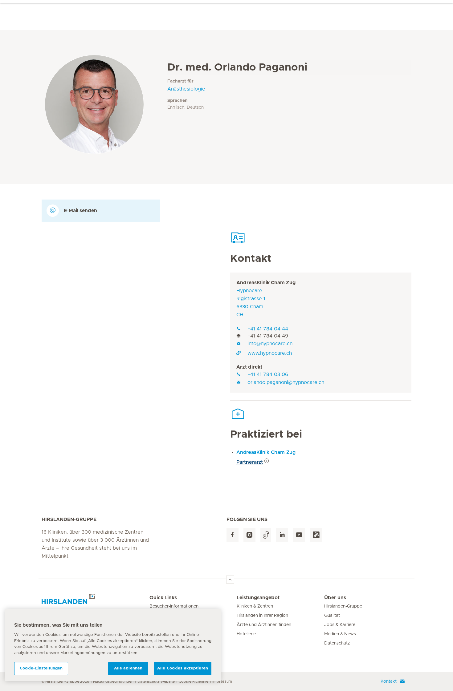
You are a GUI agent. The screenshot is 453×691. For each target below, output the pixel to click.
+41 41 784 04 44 (267, 328)
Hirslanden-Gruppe (343, 606)
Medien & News (340, 634)
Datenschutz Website (156, 681)
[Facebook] (232, 535)
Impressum (222, 681)
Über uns (335, 597)
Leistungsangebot (258, 597)
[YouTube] (299, 535)
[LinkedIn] (282, 535)
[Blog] (316, 535)
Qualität (332, 615)
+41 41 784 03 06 (267, 374)
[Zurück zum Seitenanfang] (230, 579)
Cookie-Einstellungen (41, 668)
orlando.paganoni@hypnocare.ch (285, 382)
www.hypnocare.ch (269, 353)
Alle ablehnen (128, 668)
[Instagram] (249, 535)
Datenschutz (337, 643)
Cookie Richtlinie (193, 681)
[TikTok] (265, 535)
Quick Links (163, 597)
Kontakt (389, 681)
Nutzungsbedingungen (113, 681)
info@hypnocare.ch (269, 343)
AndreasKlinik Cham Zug (266, 282)
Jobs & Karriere (339, 625)
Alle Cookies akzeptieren (182, 668)
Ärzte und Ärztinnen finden (264, 625)
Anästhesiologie (186, 89)
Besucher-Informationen (173, 606)
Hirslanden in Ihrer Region (262, 615)
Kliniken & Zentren (255, 606)
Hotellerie (246, 634)
